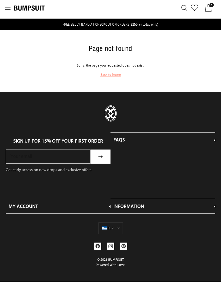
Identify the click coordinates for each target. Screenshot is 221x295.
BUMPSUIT (115, 260)
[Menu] (7, 7)
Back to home (110, 75)
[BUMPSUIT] (29, 8)
